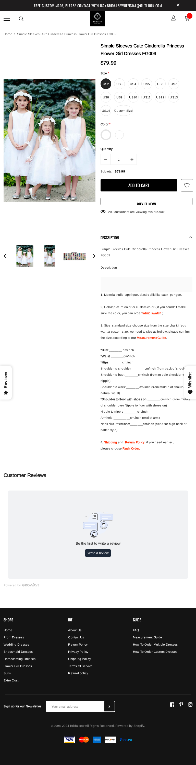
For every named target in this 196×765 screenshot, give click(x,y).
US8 (106, 97)
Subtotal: (107, 171)
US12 (160, 97)
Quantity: (107, 149)
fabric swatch (151, 313)
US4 (133, 84)
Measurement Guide (151, 338)
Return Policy (134, 442)
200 (111, 212)
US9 (119, 97)
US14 (106, 111)
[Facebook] (172, 704)
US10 (133, 97)
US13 (174, 97)
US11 (147, 97)
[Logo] (97, 18)
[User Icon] (173, 18)
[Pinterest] (181, 704)
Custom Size (123, 111)
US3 (119, 84)
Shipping (110, 442)
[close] (178, 5)
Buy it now (146, 203)
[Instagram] (190, 704)
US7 (174, 84)
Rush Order (130, 448)
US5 (146, 84)
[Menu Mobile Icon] (7, 18)
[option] (49, 140)
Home (8, 34)
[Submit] (109, 706)
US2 (106, 84)
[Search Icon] (21, 18)
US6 (160, 84)
